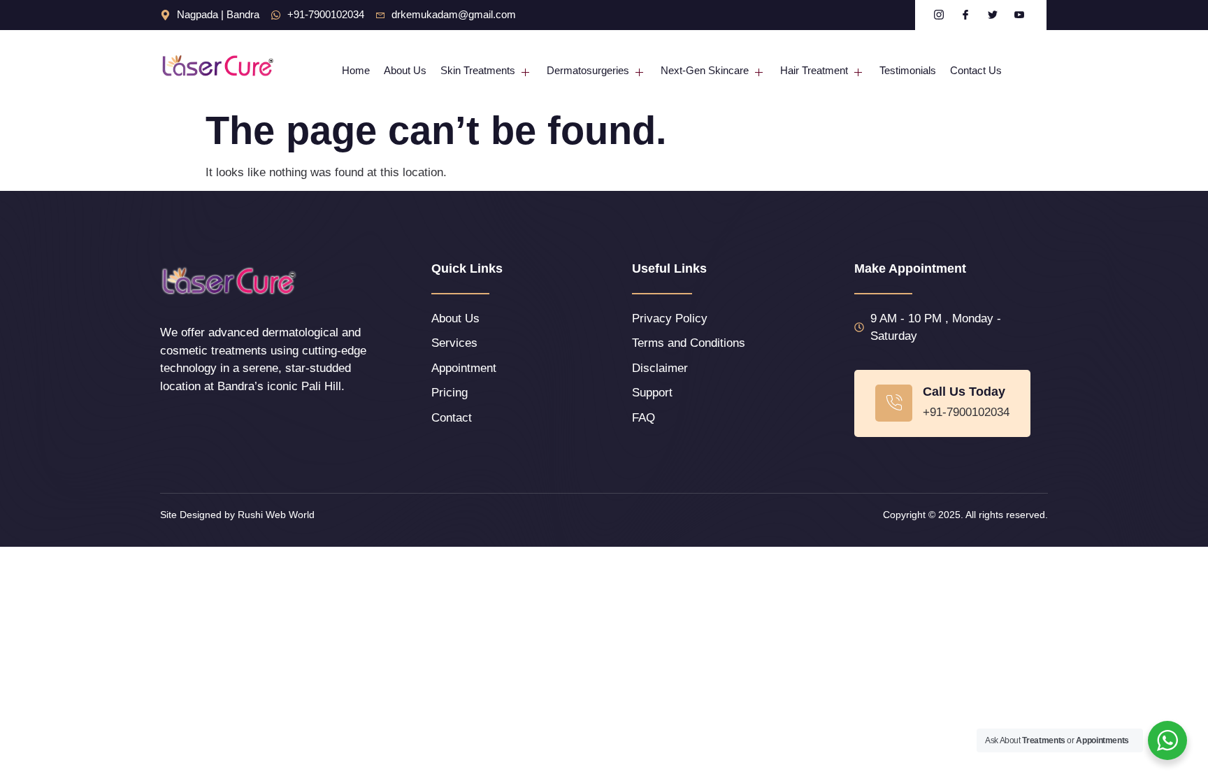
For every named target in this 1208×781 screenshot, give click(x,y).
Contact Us (976, 70)
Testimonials (907, 70)
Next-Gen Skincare (705, 70)
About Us (405, 70)
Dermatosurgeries (588, 70)
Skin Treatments (477, 70)
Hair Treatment (814, 70)
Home (356, 70)
